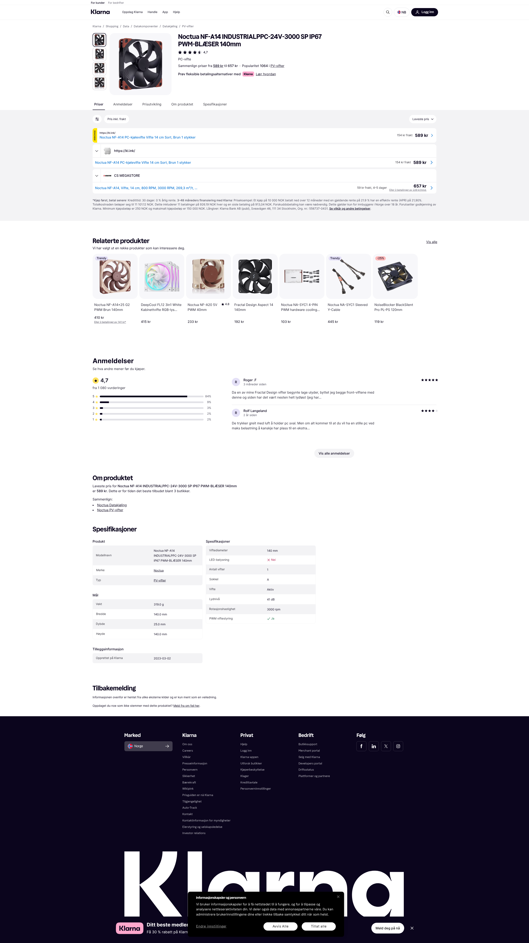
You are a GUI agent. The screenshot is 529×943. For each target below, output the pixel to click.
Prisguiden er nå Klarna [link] (197, 795)
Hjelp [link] (244, 744)
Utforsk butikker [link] (251, 763)
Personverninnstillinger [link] (256, 788)
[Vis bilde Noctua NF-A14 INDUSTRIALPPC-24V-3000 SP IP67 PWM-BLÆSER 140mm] (99, 40)
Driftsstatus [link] (306, 769)
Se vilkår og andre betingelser (349, 208)
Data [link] (126, 26)
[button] (402, 12)
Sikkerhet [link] (188, 776)
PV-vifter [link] (188, 26)
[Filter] (97, 119)
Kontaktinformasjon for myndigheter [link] (206, 820)
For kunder (98, 3)
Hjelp (176, 12)
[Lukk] (338, 896)
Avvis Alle (281, 926)
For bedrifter (116, 3)
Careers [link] (187, 750)
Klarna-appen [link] (250, 757)
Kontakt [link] (187, 814)
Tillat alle (319, 926)
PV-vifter (277, 66)
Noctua (159, 570)
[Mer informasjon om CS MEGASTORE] (97, 176)
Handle (152, 12)
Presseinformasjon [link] (194, 763)
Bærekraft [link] (189, 782)
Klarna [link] (97, 26)
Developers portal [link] (310, 763)
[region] (266, 914)
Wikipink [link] (188, 788)
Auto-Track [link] (189, 807)
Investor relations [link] (194, 833)
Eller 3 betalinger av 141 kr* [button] (110, 321)
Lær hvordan (266, 74)
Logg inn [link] (246, 750)
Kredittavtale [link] (249, 782)
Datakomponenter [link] (146, 26)
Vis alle (431, 242)
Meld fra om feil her (186, 705)
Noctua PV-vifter (110, 510)
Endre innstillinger (211, 927)
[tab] (99, 104)
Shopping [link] (112, 26)
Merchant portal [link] (309, 750)
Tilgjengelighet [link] (192, 801)
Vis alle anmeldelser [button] (334, 453)
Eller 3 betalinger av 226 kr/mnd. (408, 189)
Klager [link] (245, 776)
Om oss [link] (187, 744)
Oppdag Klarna (132, 12)
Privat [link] (247, 735)
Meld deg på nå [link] (388, 928)
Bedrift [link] (305, 735)
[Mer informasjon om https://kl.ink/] (97, 151)
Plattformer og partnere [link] (314, 776)
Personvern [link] (190, 769)
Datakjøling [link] (170, 26)
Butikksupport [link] (307, 744)
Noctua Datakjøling (112, 505)
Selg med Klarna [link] (309, 757)
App (165, 12)
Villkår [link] (186, 757)
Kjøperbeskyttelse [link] (253, 769)
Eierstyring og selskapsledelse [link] (202, 827)
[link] (361, 746)
